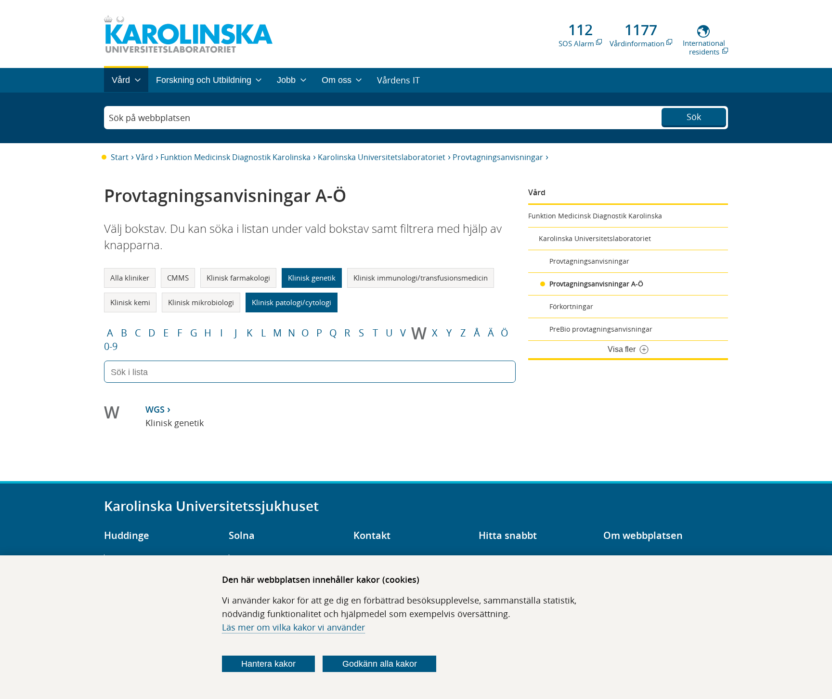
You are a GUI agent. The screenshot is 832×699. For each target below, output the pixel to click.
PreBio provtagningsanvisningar (600, 329)
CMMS (178, 277)
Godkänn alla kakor (379, 664)
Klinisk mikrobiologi (201, 302)
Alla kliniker (129, 277)
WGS (155, 409)
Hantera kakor (268, 664)
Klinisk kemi (130, 302)
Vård (144, 157)
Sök (694, 116)
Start (120, 157)
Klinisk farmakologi (238, 277)
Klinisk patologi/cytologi (291, 302)
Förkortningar (571, 306)
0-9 (110, 346)
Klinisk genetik (312, 277)
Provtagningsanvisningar (498, 157)
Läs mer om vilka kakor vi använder (293, 627)
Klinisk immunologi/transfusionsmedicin (420, 277)
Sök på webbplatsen (149, 117)
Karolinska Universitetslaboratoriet (381, 157)
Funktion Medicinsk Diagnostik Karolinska (235, 157)
